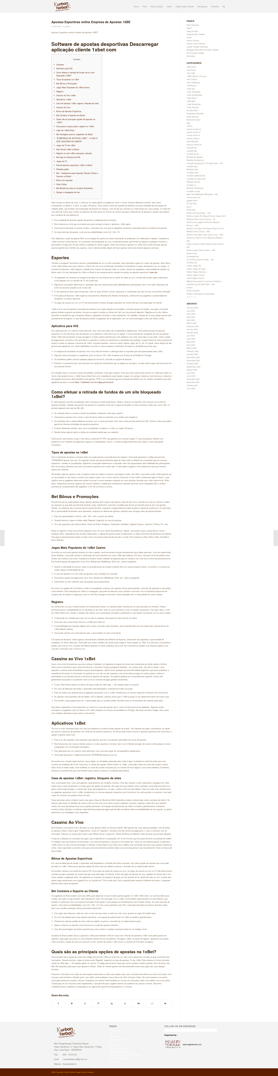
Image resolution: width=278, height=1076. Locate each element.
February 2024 (193, 326)
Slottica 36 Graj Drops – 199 (198, 213)
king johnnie (192, 147)
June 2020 (191, 388)
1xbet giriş (191, 101)
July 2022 (191, 373)
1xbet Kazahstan (194, 104)
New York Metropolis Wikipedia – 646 (202, 194)
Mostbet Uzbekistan (195, 188)
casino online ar (193, 135)
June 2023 (191, 338)
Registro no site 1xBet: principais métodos (74, 153)
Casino (189, 126)
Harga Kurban (192, 31)
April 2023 (191, 345)
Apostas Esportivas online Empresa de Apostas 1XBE (90, 22)
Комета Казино (193, 290)
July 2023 (191, 335)
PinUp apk (191, 209)
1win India (191, 73)
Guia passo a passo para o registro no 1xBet (75, 126)
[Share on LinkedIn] (111, 1003)
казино (189, 287)
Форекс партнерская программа (200, 293)
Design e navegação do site (68, 192)
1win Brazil (191, 70)
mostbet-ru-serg (193, 191)
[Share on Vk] (138, 1003)
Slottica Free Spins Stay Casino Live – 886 (205, 234)
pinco (189, 206)
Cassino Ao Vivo (63, 107)
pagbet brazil (192, 200)
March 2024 (191, 323)
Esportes (60, 64)
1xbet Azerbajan (193, 91)
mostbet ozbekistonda (196, 175)
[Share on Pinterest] (98, 1003)
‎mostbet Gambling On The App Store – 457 (205, 163)
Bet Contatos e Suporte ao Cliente (70, 115)
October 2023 (192, 332)
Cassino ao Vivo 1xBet (66, 95)
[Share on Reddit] (152, 1003)
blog (188, 122)
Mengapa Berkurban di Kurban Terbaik (203, 49)
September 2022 (193, 366)
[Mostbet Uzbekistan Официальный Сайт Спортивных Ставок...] (2, 538)
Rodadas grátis (62, 169)
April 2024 (191, 320)
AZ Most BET (192, 110)
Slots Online (61, 184)
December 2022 (193, 357)
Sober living (191, 253)
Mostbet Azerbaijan (195, 157)
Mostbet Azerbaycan (195, 160)
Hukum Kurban (193, 40)
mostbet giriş (192, 166)
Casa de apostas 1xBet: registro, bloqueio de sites (77, 103)
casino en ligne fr (194, 129)
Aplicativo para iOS (64, 68)
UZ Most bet (192, 262)
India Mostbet (192, 141)
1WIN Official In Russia (196, 76)
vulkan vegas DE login (196, 268)
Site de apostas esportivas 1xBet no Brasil (74, 165)
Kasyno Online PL (194, 144)
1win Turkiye (192, 79)
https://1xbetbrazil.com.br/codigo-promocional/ (94, 382)
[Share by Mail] (165, 1003)
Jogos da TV (61, 161)
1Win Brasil (191, 66)
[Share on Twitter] (71, 1003)
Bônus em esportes (64, 180)
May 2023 (191, 341)
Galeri (189, 28)
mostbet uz (191, 185)
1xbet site (153, 272)
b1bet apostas (193, 116)
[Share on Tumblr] (125, 1003)
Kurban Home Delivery (196, 43)
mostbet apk (192, 150)
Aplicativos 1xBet (63, 99)
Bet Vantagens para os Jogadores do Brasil (74, 134)
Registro (59, 91)
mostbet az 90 (193, 153)
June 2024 (191, 313)
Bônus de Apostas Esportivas (68, 111)
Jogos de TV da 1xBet (65, 145)
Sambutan (191, 56)
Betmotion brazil (193, 119)
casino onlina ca (193, 132)
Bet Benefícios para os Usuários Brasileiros (74, 188)
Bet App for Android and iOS (68, 157)
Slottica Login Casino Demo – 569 (201, 250)
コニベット (191, 296)
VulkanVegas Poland (195, 278)
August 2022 (192, 369)
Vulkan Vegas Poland (195, 275)
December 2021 (193, 379)
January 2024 (192, 329)
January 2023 (192, 354)
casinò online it (193, 138)
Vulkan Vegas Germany (196, 271)
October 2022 (192, 363)
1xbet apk (191, 88)
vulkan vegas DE (194, 265)
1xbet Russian (193, 107)
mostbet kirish (193, 172)
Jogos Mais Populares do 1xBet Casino (72, 87)
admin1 (67, 26)
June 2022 (191, 376)
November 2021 (193, 382)
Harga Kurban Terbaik (196, 34)
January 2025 (192, 307)
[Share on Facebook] (58, 1003)
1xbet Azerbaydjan (194, 95)
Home (189, 37)
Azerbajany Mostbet (195, 113)
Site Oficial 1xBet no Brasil (67, 149)
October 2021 (192, 385)
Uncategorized (193, 256)
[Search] (224, 6)
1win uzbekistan (193, 82)
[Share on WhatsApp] (85, 1003)
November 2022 (193, 360)
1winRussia (191, 85)
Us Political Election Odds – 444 (200, 259)
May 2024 (191, 317)
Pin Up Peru (192, 203)
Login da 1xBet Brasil (65, 130)
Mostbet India (192, 169)
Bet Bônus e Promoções (66, 83)
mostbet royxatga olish (196, 178)
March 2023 (191, 348)
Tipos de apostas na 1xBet (67, 79)
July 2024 (191, 310)
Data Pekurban (193, 25)
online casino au (193, 197)
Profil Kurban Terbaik (195, 53)
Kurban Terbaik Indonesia (197, 46)
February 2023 (193, 351)
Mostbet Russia (193, 181)
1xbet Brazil (57, 26)
